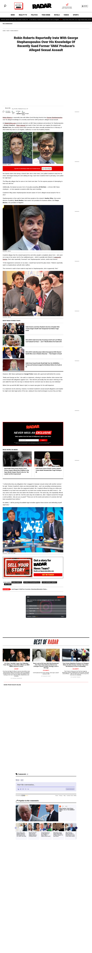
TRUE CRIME (46, 15)
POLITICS (34, 15)
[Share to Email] (23, 111)
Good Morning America (49, 582)
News (8, 30)
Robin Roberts (14, 30)
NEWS (13, 15)
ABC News (8, 584)
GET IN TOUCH (48, 575)
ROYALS (57, 15)
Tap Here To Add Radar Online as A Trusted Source (27, 168)
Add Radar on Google (24, 113)
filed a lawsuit (20, 125)
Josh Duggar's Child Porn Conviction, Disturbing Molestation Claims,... (29, 589)
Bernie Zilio (8, 108)
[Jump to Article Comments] (3, 111)
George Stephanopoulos (32, 582)
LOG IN (85, 6)
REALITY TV (23, 15)
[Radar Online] (42, 6)
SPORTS (76, 15)
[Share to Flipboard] (18, 111)
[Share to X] (13, 111)
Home (4, 30)
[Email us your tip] (18, 9)
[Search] (5, 6)
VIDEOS (66, 15)
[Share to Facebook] (8, 111)
